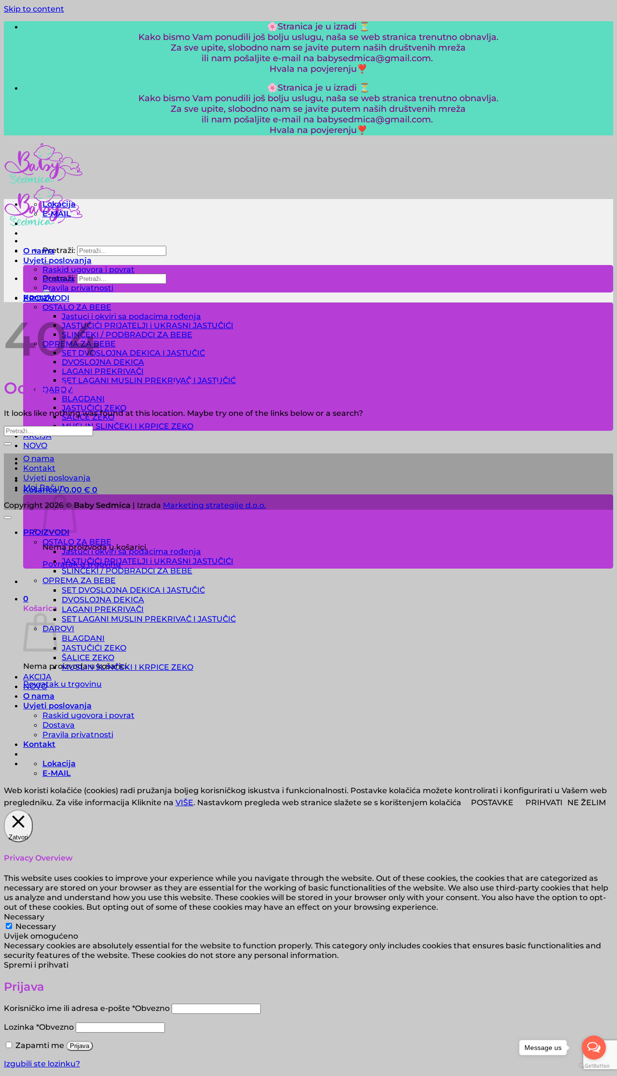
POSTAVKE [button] (492, 802)
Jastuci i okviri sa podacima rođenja (131, 316)
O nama (38, 250)
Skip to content (34, 8)
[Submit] (8, 443)
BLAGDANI (83, 398)
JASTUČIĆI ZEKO (94, 647)
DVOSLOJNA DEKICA (103, 362)
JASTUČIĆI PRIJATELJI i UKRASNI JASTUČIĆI (147, 325)
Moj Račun (44, 487)
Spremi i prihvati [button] (36, 965)
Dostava (58, 278)
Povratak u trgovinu (62, 684)
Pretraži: (58, 250)
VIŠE (184, 802)
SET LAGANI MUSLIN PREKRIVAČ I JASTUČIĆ (149, 619)
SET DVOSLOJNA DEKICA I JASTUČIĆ (133, 353)
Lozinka (39, 1027)
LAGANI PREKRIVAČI (103, 371)
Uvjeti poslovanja (57, 260)
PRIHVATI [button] (544, 802)
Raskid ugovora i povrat (88, 269)
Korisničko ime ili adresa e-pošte (87, 1008)
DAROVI (58, 628)
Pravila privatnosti (77, 287)
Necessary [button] (24, 916)
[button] (25, 598)
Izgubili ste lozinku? (42, 1063)
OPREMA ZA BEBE (79, 580)
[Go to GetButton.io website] (593, 1066)
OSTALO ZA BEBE (76, 307)
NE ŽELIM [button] (586, 802)
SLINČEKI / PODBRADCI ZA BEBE (127, 334)
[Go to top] (8, 517)
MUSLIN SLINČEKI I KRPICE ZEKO (127, 426)
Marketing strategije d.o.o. (214, 505)
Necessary (35, 926)
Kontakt (39, 297)
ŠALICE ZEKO (88, 657)
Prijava (79, 1045)
